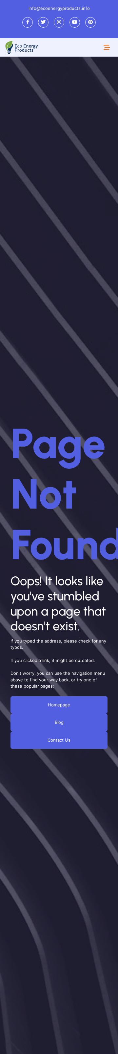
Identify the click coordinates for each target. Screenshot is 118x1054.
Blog (59, 722)
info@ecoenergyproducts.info (59, 8)
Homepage (59, 704)
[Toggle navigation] (107, 47)
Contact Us (59, 739)
